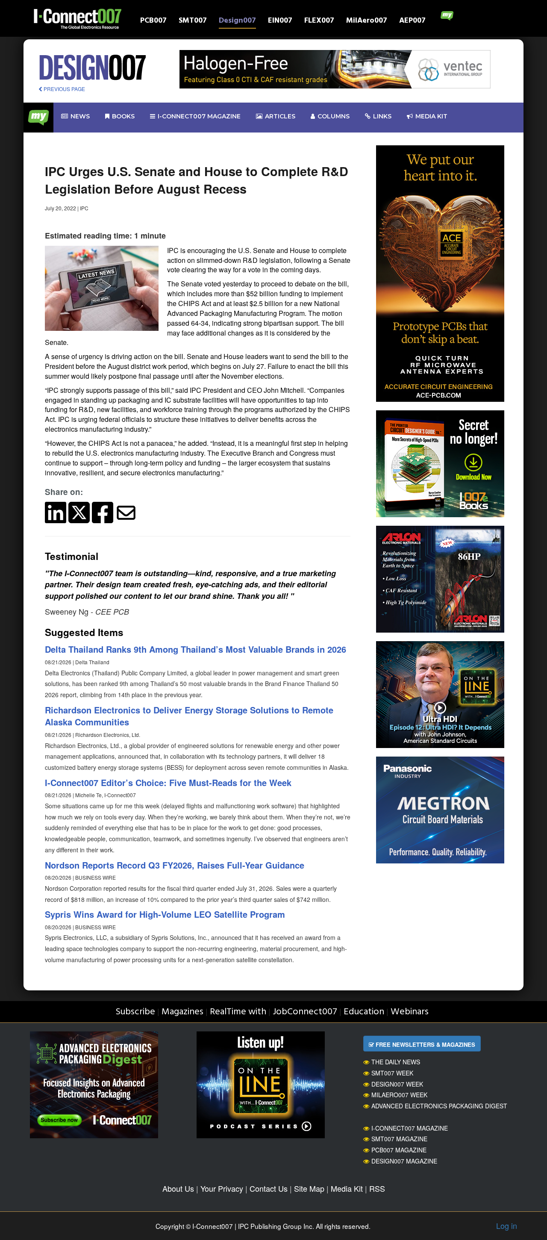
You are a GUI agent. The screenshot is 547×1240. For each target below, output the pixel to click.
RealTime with (238, 1011)
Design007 (237, 21)
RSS (377, 1188)
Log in (506, 1225)
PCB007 (153, 21)
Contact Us (269, 1188)
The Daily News (395, 1061)
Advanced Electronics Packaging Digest (439, 1106)
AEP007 (412, 21)
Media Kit (347, 1188)
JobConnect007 (305, 1011)
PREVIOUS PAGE (63, 88)
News (80, 116)
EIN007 (280, 21)
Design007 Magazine (404, 1161)
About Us (178, 1188)
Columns (334, 116)
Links (382, 116)
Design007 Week (397, 1084)
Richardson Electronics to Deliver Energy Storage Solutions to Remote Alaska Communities (189, 716)
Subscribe (135, 1011)
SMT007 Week (392, 1073)
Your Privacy (221, 1188)
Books (123, 116)
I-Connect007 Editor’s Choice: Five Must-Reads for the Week (168, 782)
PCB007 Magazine (398, 1150)
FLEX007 (319, 21)
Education (364, 1011)
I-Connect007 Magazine (199, 116)
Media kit (431, 116)
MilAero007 (366, 21)
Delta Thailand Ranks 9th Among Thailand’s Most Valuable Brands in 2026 (195, 649)
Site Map (309, 1188)
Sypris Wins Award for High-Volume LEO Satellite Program (165, 914)
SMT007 (193, 21)
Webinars (410, 1011)
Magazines (182, 1011)
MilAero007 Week (399, 1094)
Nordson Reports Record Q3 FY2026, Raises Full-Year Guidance (174, 865)
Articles (280, 116)
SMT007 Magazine (399, 1138)
